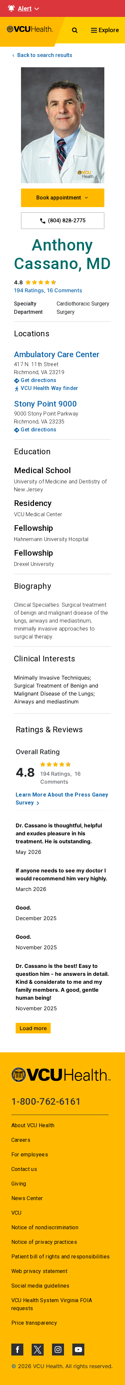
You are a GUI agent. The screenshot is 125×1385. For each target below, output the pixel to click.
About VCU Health (32, 1125)
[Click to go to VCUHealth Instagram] (58, 1350)
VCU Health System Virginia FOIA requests (51, 1304)
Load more (33, 1028)
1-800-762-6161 (46, 1101)
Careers (20, 1140)
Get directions (38, 380)
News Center (27, 1198)
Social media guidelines (40, 1286)
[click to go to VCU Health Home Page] (30, 32)
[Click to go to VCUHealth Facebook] (17, 1350)
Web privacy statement (39, 1271)
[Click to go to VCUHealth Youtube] (78, 1350)
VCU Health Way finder (49, 388)
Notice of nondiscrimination (44, 1227)
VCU (16, 1213)
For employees (29, 1154)
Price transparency (34, 1323)
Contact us (24, 1169)
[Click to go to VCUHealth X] (38, 1350)
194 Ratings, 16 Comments (48, 290)
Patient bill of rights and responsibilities (60, 1256)
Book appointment (58, 197)
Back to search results (44, 55)
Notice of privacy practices (44, 1242)
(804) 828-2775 (66, 220)
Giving (18, 1184)
